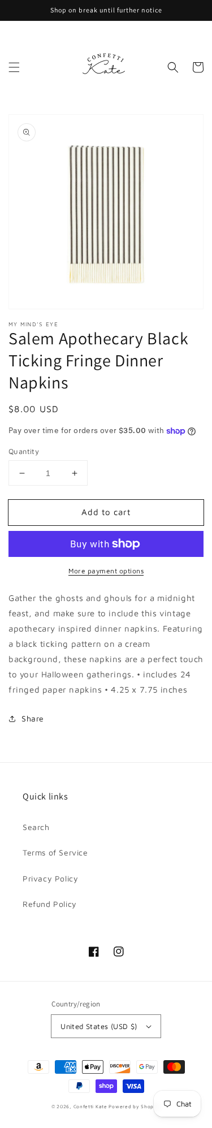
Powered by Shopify (135, 1106)
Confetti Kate (91, 1106)
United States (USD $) (98, 1026)
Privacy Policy (50, 878)
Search (36, 827)
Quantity (23, 451)
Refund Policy (50, 904)
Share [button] (32, 718)
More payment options (106, 571)
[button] (14, 67)
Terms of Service (55, 852)
